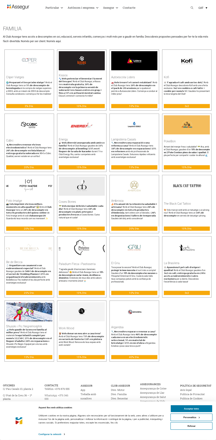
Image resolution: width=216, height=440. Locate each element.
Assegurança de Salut (153, 397)
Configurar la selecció (49, 434)
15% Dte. (82, 167)
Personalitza (189, 417)
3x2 (187, 106)
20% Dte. (29, 167)
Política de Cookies (191, 398)
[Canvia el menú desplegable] (62, 7)
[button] (203, 8)
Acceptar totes (191, 408)
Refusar (191, 426)
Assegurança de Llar (152, 392)
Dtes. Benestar (119, 398)
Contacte (129, 7)
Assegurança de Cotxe (153, 388)
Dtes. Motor (118, 390)
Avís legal (186, 390)
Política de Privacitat (192, 394)
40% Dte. (134, 357)
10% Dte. (82, 106)
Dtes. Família (119, 394)
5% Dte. (29, 106)
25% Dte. (29, 292)
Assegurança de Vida (152, 401)
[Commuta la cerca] (192, 7)
